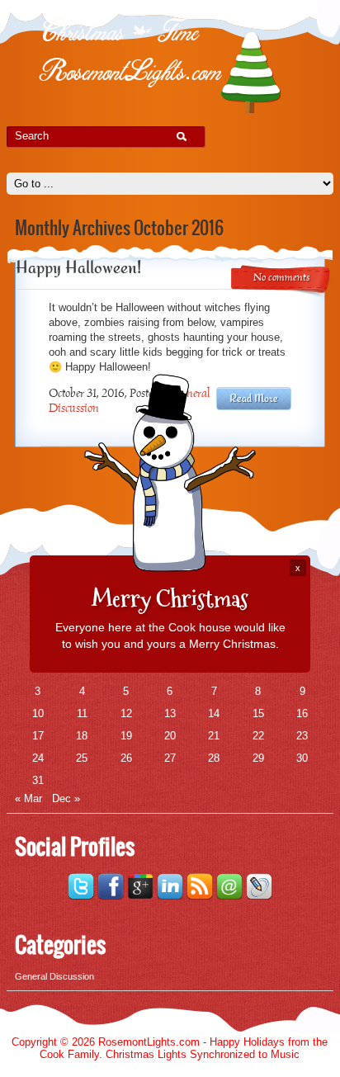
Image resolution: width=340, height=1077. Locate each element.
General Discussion (54, 976)
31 (38, 780)
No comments (281, 278)
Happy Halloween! (79, 267)
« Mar (28, 798)
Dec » (66, 798)
